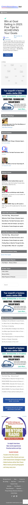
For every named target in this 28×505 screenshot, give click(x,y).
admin (7, 37)
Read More (8, 55)
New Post (13, 481)
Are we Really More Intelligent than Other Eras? (14, 328)
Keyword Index (14, 484)
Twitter (14, 496)
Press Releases (10, 488)
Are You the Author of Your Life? (10, 341)
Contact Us (22, 479)
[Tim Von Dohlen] (14, 138)
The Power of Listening (8, 326)
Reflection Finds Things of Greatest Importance (14, 141)
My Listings (5, 481)
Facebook (11, 496)
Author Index (22, 481)
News (15, 479)
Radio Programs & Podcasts (8, 277)
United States (14, 493)
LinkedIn (16, 496)
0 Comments (8, 39)
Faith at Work (5, 271)
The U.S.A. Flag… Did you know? (10, 215)
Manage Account (7, 479)
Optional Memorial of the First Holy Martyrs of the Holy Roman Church (13, 124)
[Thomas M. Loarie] (14, 160)
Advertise (9, 486)
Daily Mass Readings (7, 127)
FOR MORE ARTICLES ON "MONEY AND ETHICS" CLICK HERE (14, 408)
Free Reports (17, 486)
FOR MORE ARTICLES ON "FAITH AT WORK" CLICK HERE (14, 400)
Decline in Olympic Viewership (9, 339)
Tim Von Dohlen (6, 143)
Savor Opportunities (7, 334)
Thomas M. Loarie (7, 165)
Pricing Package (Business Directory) (14, 490)
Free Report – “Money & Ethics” (9, 262)
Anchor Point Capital (6, 254)
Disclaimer (19, 488)
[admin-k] (14, 149)
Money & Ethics (5, 274)
